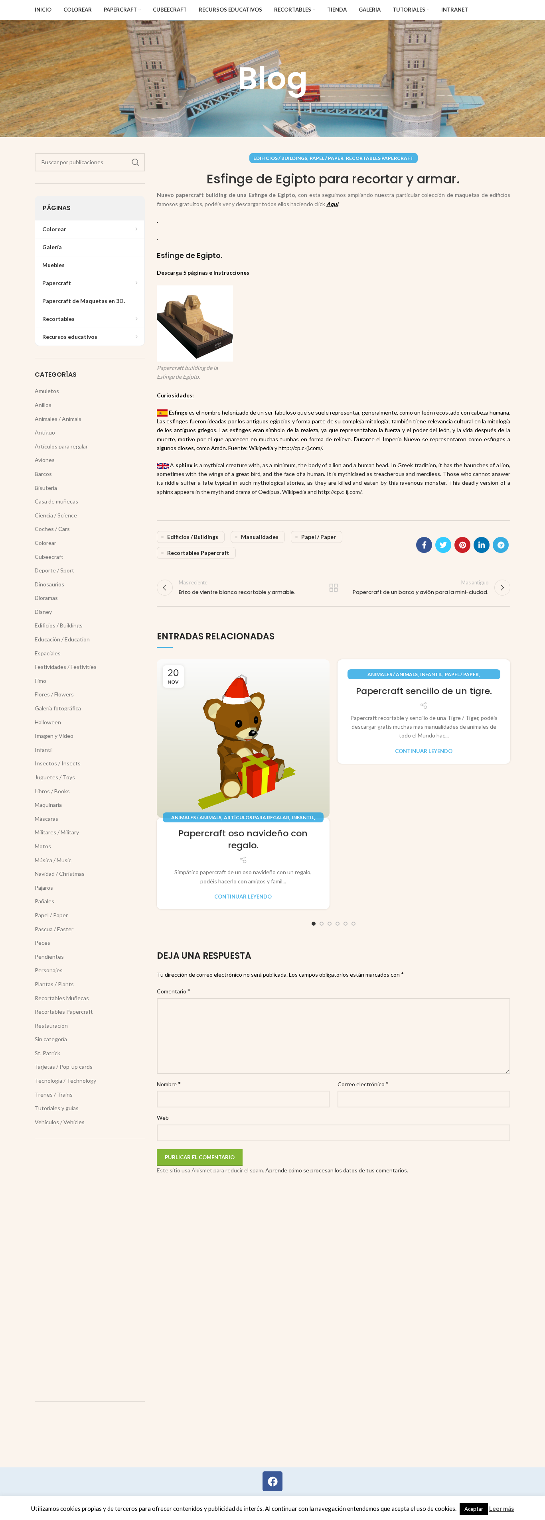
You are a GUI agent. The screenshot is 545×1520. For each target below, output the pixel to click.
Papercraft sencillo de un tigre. (424, 691)
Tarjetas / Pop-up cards (64, 1066)
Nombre (169, 1083)
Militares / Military (57, 832)
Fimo (40, 680)
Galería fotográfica (58, 708)
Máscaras (46, 818)
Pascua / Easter (54, 929)
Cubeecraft (49, 556)
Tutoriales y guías (57, 1108)
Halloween (48, 722)
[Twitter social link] (443, 545)
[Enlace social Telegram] (501, 545)
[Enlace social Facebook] (424, 545)
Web (163, 1117)
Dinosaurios (49, 584)
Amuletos (47, 390)
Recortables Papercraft (380, 158)
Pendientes (49, 956)
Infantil (303, 817)
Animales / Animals (196, 817)
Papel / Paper (327, 158)
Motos (43, 846)
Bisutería (46, 487)
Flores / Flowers (54, 694)
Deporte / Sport (54, 570)
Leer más (501, 1508)
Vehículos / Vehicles (60, 1122)
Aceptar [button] (473, 1509)
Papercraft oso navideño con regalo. (243, 839)
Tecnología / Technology (65, 1080)
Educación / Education (62, 639)
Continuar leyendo (243, 896)
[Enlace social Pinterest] (462, 545)
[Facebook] (272, 1481)
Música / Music (53, 860)
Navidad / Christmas (60, 873)
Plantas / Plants (54, 984)
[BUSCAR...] (135, 162)
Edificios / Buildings (280, 158)
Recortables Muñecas (62, 998)
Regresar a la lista (333, 588)
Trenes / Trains (54, 1094)
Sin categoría (51, 1039)
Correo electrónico (363, 1083)
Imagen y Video (54, 735)
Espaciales (48, 653)
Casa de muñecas (56, 501)
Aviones (45, 459)
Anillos (43, 404)
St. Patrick (47, 1053)
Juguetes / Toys (55, 777)
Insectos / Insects (58, 763)
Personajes (49, 970)
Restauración (51, 1025)
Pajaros (44, 887)
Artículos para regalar (256, 817)
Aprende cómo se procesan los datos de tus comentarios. (336, 1170)
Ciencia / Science (56, 515)
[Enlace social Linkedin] (482, 545)
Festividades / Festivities (66, 666)
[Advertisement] (90, 1269)
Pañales (44, 901)
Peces (42, 942)
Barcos (43, 473)
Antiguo (45, 432)
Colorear (45, 542)
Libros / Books (52, 791)
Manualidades (259, 536)
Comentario (173, 991)
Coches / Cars (52, 528)
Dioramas (46, 597)
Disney (43, 611)
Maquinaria (48, 804)
